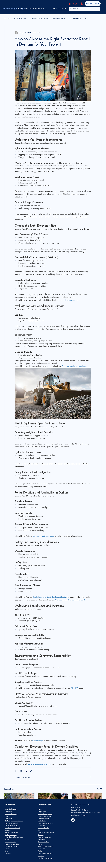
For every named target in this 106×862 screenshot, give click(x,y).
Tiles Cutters (41, 849)
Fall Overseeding (75, 18)
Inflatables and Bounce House (14, 837)
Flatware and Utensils (11, 823)
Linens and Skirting (10, 842)
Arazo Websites (81, 815)
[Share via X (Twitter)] (21, 771)
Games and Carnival (11, 832)
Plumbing (41, 835)
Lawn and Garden (43, 828)
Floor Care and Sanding (45, 823)
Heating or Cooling (11, 835)
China (6, 816)
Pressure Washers (43, 842)
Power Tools (41, 839)
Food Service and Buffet (12, 828)
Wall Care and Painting (45, 858)
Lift (39, 830)
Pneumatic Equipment (44, 837)
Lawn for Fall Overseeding (39, 18)
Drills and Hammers (44, 818)
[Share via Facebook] (16, 771)
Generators (41, 825)
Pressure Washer (20, 18)
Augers (40, 809)
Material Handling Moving (46, 832)
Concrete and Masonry (45, 816)
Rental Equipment (58, 18)
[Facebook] (73, 820)
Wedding (8, 853)
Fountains (8, 830)
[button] (82, 3)
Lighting (7, 839)
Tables (7, 849)
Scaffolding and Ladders (45, 846)
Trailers (40, 851)
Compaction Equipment (45, 814)
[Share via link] (31, 771)
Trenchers (41, 856)
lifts (86, 18)
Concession (8, 818)
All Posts (7, 18)
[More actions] (90, 33)
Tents (6, 851)
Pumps (40, 844)
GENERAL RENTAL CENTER (13, 8)
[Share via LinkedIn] (26, 771)
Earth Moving (42, 821)
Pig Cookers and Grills (12, 844)
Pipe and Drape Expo (11, 846)
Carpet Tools (42, 811)
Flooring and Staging (11, 825)
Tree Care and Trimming (45, 853)
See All (99, 789)
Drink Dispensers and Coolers (14, 821)
